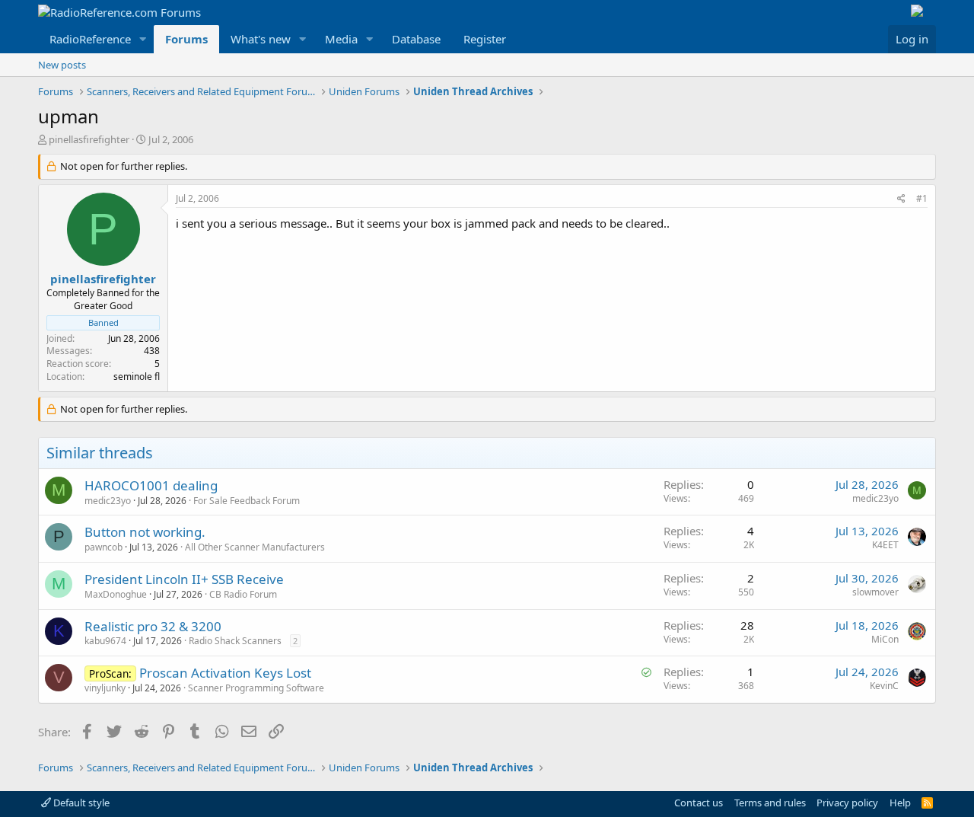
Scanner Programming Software (256, 687)
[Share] (901, 199)
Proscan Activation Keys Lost (225, 672)
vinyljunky (105, 687)
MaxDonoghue (115, 594)
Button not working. (144, 532)
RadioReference (90, 38)
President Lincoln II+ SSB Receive (184, 579)
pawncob (103, 547)
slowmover (875, 592)
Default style (80, 802)
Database (416, 38)
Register (484, 38)
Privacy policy (847, 802)
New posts (62, 65)
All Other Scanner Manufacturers (255, 547)
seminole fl (136, 376)
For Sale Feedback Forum (246, 500)
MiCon (885, 639)
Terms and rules (770, 802)
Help (900, 802)
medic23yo (107, 500)
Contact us (698, 802)
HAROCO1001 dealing (151, 485)
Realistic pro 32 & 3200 (152, 626)
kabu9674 (105, 640)
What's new (261, 38)
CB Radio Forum (243, 594)
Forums (186, 38)
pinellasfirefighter (89, 139)
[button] (143, 39)
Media (341, 38)
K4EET (885, 544)
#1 (922, 198)
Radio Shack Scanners (235, 640)
